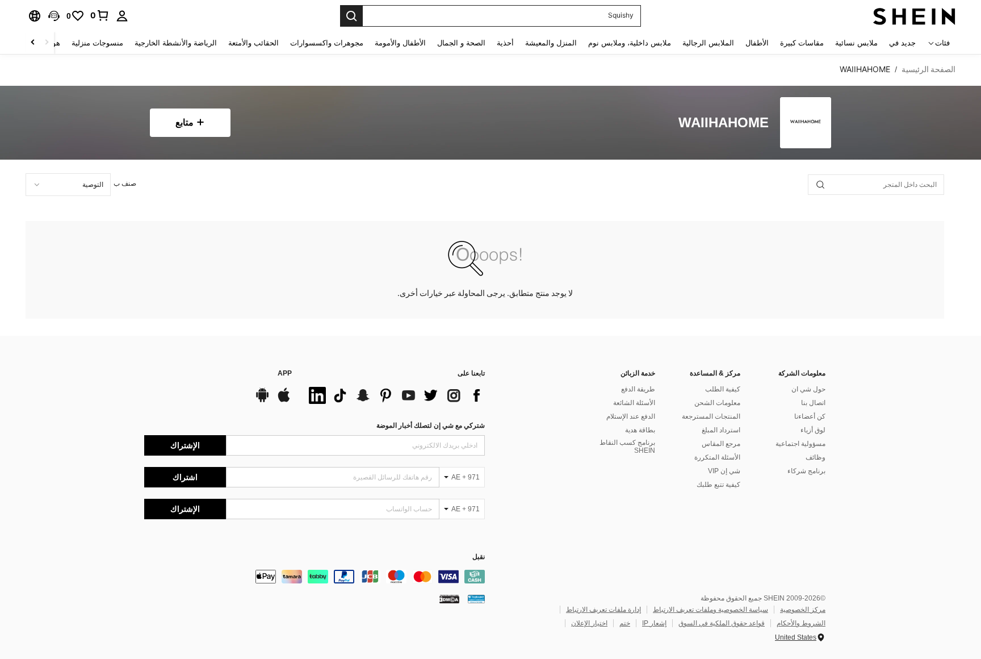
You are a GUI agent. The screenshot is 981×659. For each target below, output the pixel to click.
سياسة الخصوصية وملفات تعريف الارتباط (710, 610)
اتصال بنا (813, 403)
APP (285, 373)
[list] (394, 395)
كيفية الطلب (722, 389)
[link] (100, 15)
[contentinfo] (314, 576)
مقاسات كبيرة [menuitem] (802, 43)
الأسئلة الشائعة (634, 403)
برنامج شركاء (806, 471)
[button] (54, 16)
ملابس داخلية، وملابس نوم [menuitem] (629, 43)
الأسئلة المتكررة (717, 457)
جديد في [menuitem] (902, 43)
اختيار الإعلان (589, 623)
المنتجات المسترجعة (711, 416)
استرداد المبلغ (721, 430)
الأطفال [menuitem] (757, 43)
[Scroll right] (33, 43)
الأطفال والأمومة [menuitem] (400, 43)
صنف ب (125, 183)
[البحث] (351, 16)
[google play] (262, 400)
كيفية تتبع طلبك (718, 485)
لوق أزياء (812, 430)
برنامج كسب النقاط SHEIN (627, 446)
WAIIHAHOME (723, 123)
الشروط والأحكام (801, 623)
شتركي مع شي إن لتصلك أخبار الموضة (430, 425)
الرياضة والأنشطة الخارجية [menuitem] (176, 43)
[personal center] (122, 16)
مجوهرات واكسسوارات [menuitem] (326, 43)
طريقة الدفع (638, 389)
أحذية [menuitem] (505, 43)
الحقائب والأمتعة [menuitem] (253, 43)
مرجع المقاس (721, 444)
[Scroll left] (47, 43)
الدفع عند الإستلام (630, 416)
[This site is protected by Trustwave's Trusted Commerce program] (476, 599)
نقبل (478, 557)
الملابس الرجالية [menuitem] (708, 43)
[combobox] (68, 184)
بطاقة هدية (640, 430)
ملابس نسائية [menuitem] (856, 43)
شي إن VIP (724, 471)
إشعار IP (654, 623)
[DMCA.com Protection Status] (449, 599)
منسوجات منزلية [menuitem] (97, 43)
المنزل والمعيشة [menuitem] (551, 43)
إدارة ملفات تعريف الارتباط (603, 610)
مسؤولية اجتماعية (800, 444)
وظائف (815, 457)
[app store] (284, 400)
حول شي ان (808, 389)
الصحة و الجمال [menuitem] (461, 43)
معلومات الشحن (717, 403)
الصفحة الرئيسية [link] (928, 69)
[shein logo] (914, 16)
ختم (624, 623)
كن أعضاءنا (809, 416)
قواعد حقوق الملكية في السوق (721, 623)
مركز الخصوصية (802, 610)
